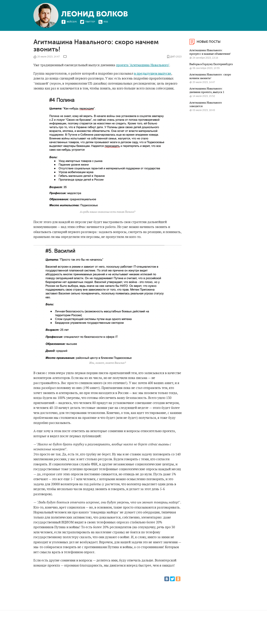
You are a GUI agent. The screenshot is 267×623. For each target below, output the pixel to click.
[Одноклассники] (178, 579)
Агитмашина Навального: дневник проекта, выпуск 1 (207, 90)
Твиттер (90, 22)
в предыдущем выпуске (152, 74)
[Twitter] (172, 579)
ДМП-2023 (176, 56)
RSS (106, 22)
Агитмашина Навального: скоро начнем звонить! (210, 76)
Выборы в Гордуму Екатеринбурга (211, 64)
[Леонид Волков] (94, 14)
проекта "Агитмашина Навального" (142, 65)
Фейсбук (72, 22)
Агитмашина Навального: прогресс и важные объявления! (210, 52)
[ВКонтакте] (166, 579)
